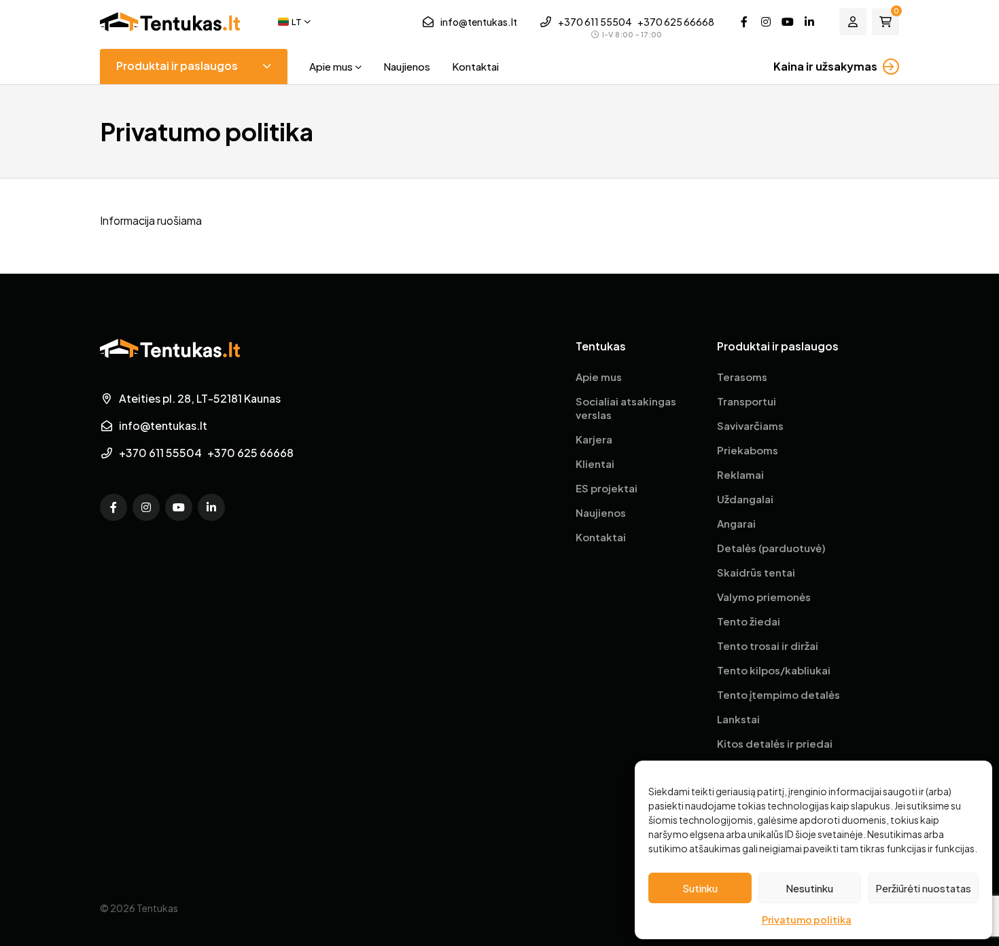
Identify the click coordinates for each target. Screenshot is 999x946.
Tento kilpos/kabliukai (773, 669)
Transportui (746, 401)
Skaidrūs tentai (756, 572)
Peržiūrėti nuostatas (923, 887)
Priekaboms (747, 449)
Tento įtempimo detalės (778, 694)
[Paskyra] (852, 21)
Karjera (594, 439)
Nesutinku (809, 887)
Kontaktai (475, 66)
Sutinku (700, 887)
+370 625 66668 (675, 22)
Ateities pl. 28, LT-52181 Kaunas (200, 398)
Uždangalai (745, 498)
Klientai (595, 463)
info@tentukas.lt (478, 22)
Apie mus (331, 66)
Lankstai (738, 718)
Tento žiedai (748, 621)
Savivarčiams (750, 425)
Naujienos (406, 66)
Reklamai (740, 474)
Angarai (736, 523)
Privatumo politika (807, 919)
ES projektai (606, 487)
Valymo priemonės (764, 596)
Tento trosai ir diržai (767, 645)
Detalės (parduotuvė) (771, 547)
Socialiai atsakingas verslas (626, 408)
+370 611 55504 (595, 22)
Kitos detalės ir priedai (774, 743)
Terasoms (742, 376)
